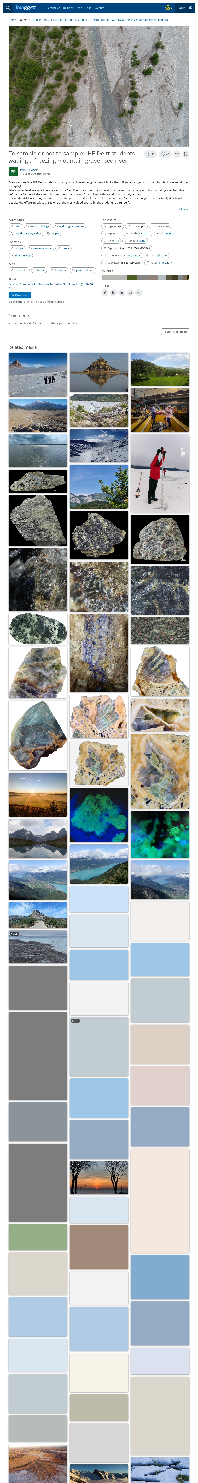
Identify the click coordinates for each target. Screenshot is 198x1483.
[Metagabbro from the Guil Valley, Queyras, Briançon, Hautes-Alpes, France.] (38, 629)
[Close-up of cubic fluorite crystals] (160, 715)
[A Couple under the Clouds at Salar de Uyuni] (160, 1126)
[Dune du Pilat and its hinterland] (160, 1416)
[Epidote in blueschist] (38, 579)
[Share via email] (130, 292)
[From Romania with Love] (38, 1056)
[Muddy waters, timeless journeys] (99, 1210)
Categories (53, 8)
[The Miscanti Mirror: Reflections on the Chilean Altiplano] (160, 959)
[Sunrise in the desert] (99, 1139)
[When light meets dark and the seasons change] (38, 1183)
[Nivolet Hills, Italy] (99, 445)
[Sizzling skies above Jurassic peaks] (99, 899)
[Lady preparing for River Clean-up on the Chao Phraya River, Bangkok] (160, 410)
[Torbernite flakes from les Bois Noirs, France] (99, 815)
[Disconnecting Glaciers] (160, 921)
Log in (182, 8)
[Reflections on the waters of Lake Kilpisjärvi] (99, 1329)
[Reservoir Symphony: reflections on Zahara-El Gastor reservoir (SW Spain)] (38, 1428)
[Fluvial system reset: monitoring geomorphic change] (99, 410)
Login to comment (175, 332)
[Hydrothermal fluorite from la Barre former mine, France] (99, 716)
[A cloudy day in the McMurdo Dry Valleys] (38, 375)
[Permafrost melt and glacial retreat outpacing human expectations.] (99, 1372)
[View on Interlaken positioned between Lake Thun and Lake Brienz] (38, 880)
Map (79, 8)
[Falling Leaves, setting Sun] (38, 795)
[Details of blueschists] (99, 587)
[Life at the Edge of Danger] (99, 1098)
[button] (191, 8)
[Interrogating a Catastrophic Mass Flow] (38, 415)
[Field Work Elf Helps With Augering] (160, 473)
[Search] (8, 8)
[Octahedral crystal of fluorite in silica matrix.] (160, 671)
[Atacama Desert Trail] (99, 965)
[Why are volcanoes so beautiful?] (38, 1355)
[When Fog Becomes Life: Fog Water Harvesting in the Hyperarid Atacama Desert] (160, 1044)
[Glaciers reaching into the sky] (160, 1277)
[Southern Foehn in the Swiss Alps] (160, 1323)
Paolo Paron (39, 20)
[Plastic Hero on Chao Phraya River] (160, 1000)
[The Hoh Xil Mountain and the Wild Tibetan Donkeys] (160, 1361)
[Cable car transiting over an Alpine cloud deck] (99, 998)
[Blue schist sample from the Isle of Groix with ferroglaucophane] (38, 520)
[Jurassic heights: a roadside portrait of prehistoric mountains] (38, 915)
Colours (99, 8)
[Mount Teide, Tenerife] (160, 1085)
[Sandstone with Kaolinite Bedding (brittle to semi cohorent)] (99, 1247)
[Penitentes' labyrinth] (38, 1393)
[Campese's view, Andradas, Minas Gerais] (160, 369)
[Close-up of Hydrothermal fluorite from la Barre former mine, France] (160, 771)
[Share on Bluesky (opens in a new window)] (121, 292)
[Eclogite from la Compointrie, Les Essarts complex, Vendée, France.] (160, 630)
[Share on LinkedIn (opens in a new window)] (113, 292)
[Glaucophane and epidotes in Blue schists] (160, 590)
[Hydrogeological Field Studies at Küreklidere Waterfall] (160, 1201)
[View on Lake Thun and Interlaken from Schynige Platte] (160, 879)
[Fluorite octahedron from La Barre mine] (38, 735)
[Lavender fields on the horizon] (38, 1316)
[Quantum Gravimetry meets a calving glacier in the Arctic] (99, 930)
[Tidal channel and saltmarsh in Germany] (99, 1442)
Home (12, 20)
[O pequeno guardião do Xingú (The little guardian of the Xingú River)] (99, 1288)
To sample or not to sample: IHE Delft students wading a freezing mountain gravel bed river (110, 20)
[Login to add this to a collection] (185, 154)
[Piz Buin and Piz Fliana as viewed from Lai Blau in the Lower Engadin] (38, 838)
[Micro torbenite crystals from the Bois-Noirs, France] (160, 834)
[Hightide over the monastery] (99, 372)
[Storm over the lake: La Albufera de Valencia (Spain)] (38, 450)
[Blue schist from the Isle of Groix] (38, 481)
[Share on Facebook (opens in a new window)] (104, 292)
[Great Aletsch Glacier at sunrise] (38, 1122)
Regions (68, 8)
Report (185, 209)
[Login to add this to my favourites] (177, 154)
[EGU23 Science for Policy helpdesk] (38, 1273)
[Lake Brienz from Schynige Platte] (99, 864)
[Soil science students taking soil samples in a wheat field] (38, 1237)
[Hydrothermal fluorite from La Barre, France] (38, 672)
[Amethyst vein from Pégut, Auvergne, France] (99, 653)
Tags (88, 8)
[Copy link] (138, 292)
